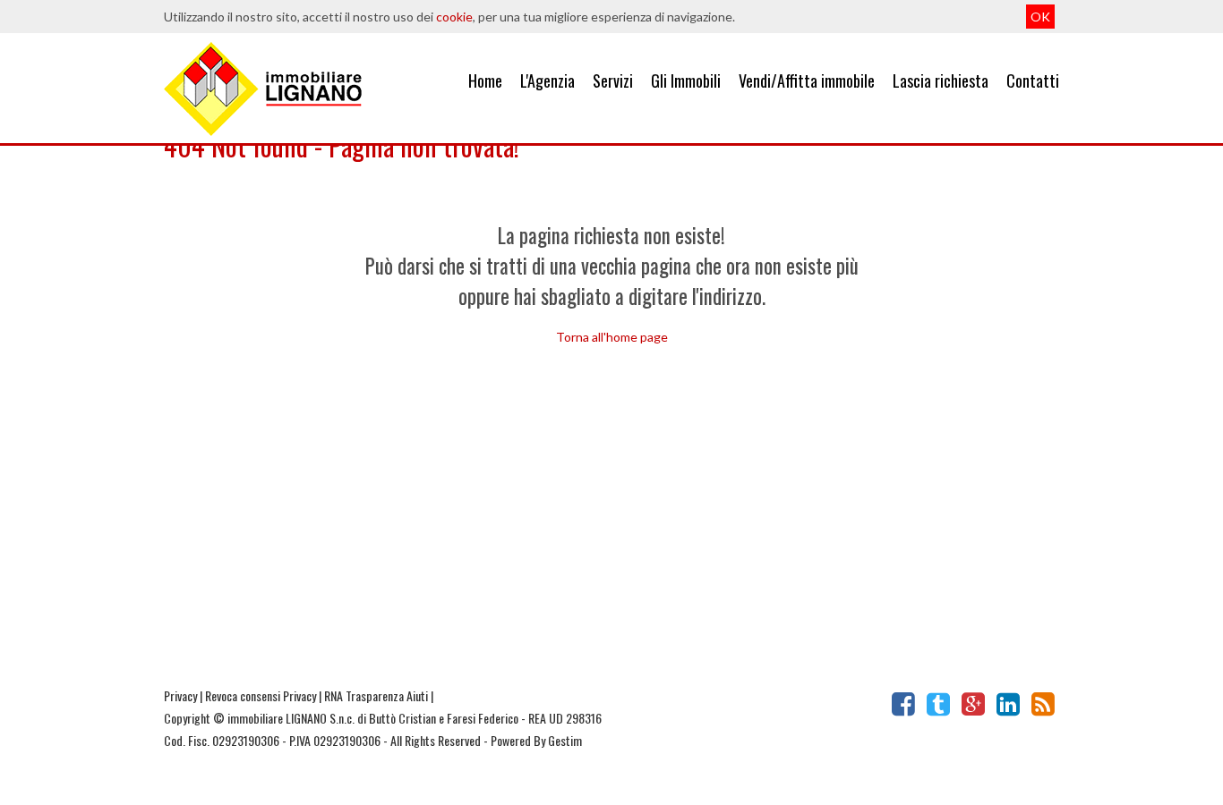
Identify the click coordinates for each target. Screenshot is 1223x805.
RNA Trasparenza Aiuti (376, 695)
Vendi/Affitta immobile (807, 80)
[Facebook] (903, 703)
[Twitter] (938, 703)
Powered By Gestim (536, 740)
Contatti (1032, 80)
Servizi (613, 80)
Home (485, 80)
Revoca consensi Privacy (260, 695)
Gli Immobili (686, 80)
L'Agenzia (547, 80)
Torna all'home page (612, 336)
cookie (454, 16)
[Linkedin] (1008, 703)
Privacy (180, 695)
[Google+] (973, 703)
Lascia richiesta (940, 80)
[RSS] (1043, 703)
